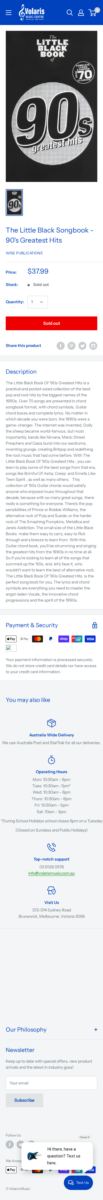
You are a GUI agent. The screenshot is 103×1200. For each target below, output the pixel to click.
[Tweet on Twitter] (82, 346)
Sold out (51, 323)
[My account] (81, 12)
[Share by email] (93, 346)
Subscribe (24, 1100)
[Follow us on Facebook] (10, 1145)
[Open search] (70, 12)
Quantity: (15, 301)
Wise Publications (24, 253)
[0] (92, 12)
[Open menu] (8, 12)
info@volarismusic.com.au (51, 873)
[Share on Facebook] (61, 346)
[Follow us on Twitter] (21, 1145)
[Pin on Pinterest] (72, 346)
